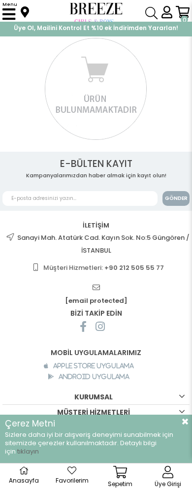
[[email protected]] (96, 288)
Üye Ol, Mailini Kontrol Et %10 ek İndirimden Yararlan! (96, 28)
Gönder (176, 198)
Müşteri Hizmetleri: (103, 267)
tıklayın (28, 451)
